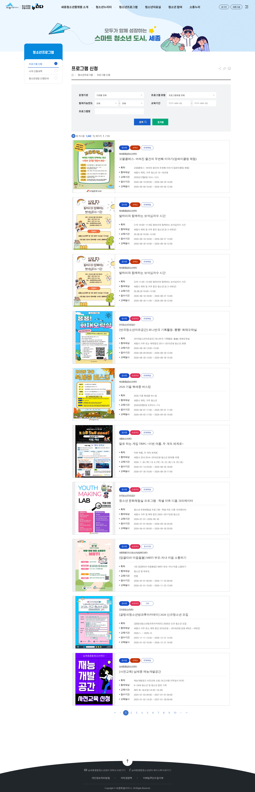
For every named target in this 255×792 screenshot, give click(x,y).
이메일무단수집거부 (153, 778)
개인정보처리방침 (101, 778)
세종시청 (236, 6)
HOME (72, 75)
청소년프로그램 (85, 75)
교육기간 (155, 103)
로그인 (224, 6)
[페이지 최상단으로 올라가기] (127, 761)
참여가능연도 (86, 103)
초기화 (160, 122)
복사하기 (224, 68)
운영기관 (83, 95)
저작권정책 (126, 778)
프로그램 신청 (103, 75)
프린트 (229, 68)
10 (175, 712)
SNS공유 (220, 68)
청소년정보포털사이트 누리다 (24, 6)
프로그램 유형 (158, 95)
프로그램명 (84, 111)
